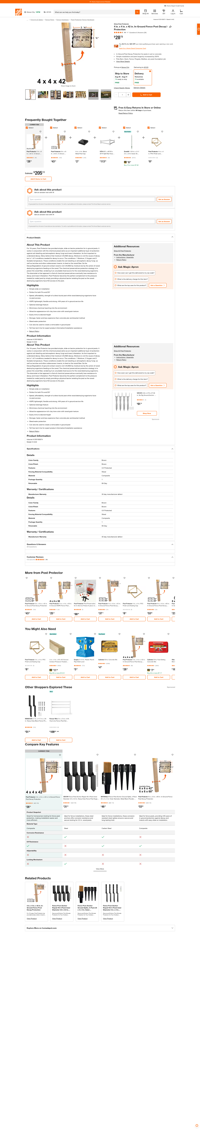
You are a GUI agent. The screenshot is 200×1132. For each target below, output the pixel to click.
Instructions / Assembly (125, 257)
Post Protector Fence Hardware (82, 20)
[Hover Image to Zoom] (68, 54)
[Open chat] (198, 29)
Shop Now (147, 413)
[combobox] (94, 12)
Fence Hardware (62, 20)
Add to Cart (147, 95)
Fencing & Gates (37, 20)
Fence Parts (49, 20)
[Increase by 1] (128, 94)
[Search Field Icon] (137, 12)
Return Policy (34, 331)
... (27, 20)
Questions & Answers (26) (137, 32)
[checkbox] (27, 128)
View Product (32, 918)
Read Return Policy (126, 113)
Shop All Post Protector (122, 251)
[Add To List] (166, 26)
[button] (100, 237)
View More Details (123, 61)
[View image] (30, 94)
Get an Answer (164, 199)
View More (100, 869)
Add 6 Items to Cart (38, 179)
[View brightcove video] (93, 94)
